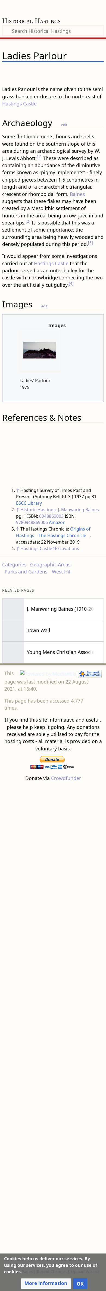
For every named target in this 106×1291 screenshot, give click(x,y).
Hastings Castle (19, 103)
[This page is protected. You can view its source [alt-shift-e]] (72, 71)
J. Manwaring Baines (78, 510)
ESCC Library (29, 503)
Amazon (57, 522)
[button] (46, 1283)
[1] (39, 156)
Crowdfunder (66, 778)
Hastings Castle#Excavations (49, 548)
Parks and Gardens (26, 571)
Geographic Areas (50, 564)
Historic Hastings (38, 510)
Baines (77, 194)
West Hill (62, 571)
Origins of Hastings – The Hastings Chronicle (53, 532)
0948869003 (51, 516)
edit (64, 124)
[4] (71, 283)
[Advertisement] (53, 1021)
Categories (14, 564)
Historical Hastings (31, 21)
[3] (90, 242)
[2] (28, 221)
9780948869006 (32, 522)
